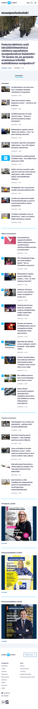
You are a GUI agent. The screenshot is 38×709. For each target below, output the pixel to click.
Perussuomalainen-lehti (27, 677)
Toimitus (23, 671)
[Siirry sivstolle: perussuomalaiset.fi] (9, 702)
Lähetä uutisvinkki (25, 674)
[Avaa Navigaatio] (35, 3)
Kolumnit (4, 685)
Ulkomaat (4, 674)
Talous (10, 68)
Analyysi (3, 671)
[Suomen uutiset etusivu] (9, 3)
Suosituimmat (24, 669)
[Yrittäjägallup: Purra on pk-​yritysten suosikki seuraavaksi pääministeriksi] (5, 190)
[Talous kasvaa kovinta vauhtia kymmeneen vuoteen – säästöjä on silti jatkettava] (5, 104)
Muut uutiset (5, 677)
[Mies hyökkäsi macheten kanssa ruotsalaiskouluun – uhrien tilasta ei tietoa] (10, 379)
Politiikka (4, 68)
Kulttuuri (4, 680)
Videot (3, 683)
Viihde (3, 688)
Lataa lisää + (19, 76)
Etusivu (22, 666)
